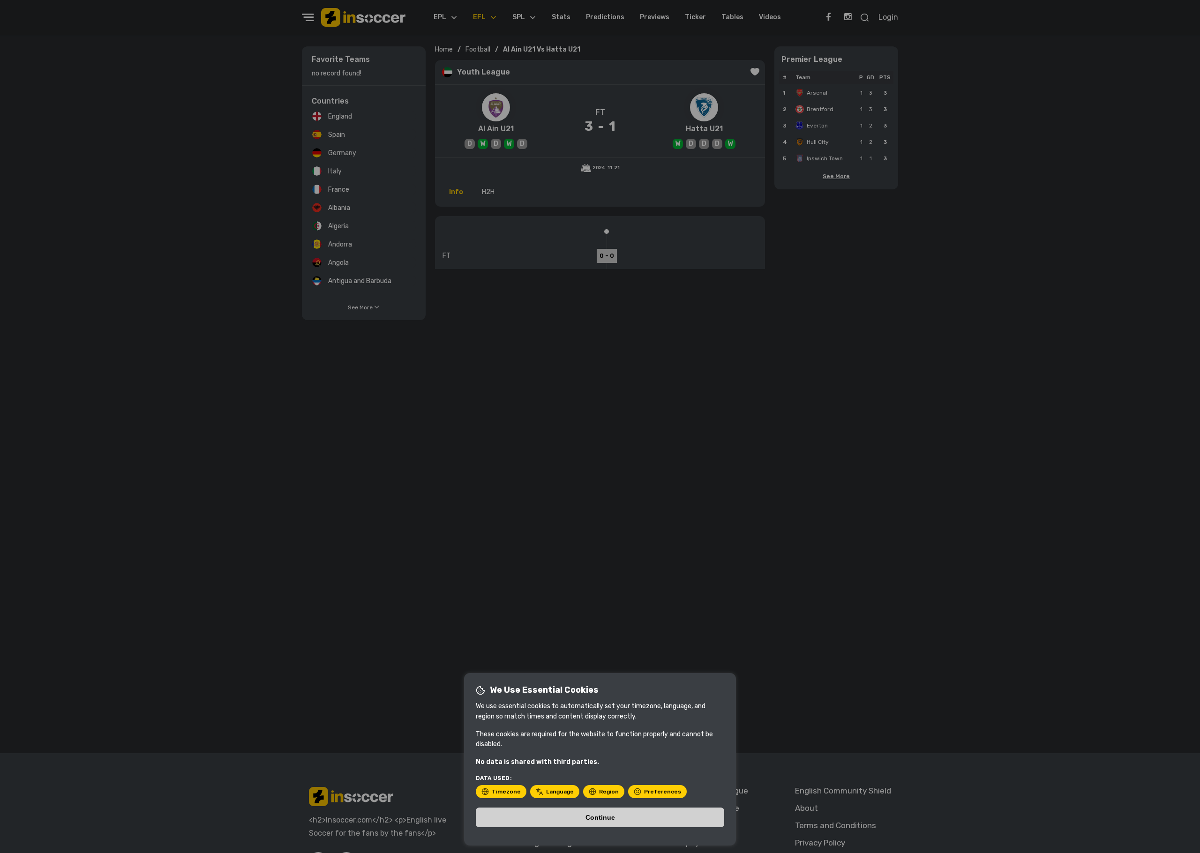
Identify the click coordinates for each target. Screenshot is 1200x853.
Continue (600, 817)
